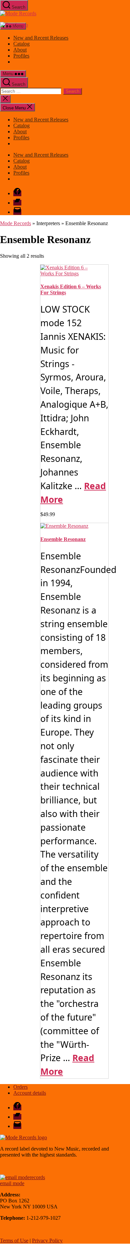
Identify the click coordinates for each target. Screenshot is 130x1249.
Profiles (21, 56)
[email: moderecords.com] (22, 1177)
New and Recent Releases (40, 38)
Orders (20, 1087)
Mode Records (15, 223)
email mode (12, 1183)
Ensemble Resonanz (63, 539)
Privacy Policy (47, 1240)
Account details (29, 1093)
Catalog (21, 44)
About (20, 50)
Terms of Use (14, 1240)
